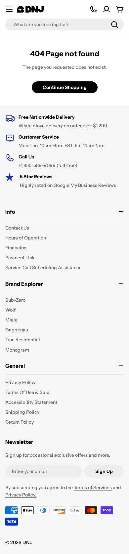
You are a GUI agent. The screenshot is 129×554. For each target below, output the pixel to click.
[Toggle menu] (9, 9)
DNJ (26, 542)
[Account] (106, 9)
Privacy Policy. (20, 495)
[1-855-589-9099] (93, 9)
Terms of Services (93, 487)
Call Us (26, 157)
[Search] (114, 24)
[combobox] (64, 24)
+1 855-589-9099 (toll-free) (48, 165)
